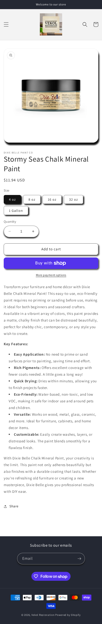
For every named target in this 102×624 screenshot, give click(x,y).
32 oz (73, 199)
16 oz (52, 199)
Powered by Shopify (68, 615)
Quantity (10, 221)
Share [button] (14, 506)
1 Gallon (16, 210)
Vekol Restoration (43, 615)
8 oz (31, 199)
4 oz (12, 199)
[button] (6, 24)
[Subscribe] (79, 558)
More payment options (51, 275)
